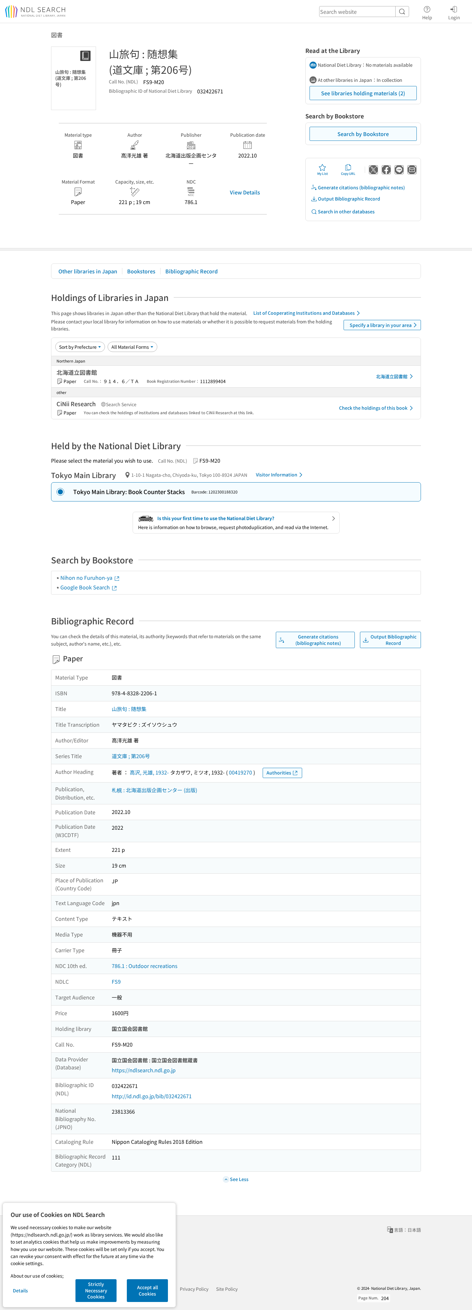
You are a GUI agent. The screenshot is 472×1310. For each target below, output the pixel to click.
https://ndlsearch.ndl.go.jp (144, 1070)
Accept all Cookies (147, 1290)
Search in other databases (346, 211)
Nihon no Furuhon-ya (87, 577)
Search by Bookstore (363, 134)
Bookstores (141, 271)
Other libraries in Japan (87, 271)
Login (454, 17)
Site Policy (227, 1289)
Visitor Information (276, 474)
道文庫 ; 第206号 (131, 756)
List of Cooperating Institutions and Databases (304, 313)
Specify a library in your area (381, 325)
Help (427, 17)
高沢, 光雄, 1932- (149, 772)
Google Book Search (85, 587)
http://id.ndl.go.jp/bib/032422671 (152, 1096)
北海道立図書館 (391, 376)
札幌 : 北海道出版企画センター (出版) (154, 790)
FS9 (116, 981)
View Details (245, 192)
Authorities (279, 772)
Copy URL (348, 173)
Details (20, 1290)
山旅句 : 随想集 (129, 709)
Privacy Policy (194, 1289)
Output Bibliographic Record (349, 198)
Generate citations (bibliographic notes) (361, 187)
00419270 (240, 772)
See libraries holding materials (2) (363, 93)
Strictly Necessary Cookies (96, 1290)
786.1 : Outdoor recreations (144, 966)
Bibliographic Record (191, 271)
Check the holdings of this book (373, 408)
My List (322, 173)
